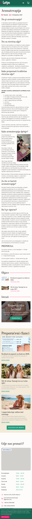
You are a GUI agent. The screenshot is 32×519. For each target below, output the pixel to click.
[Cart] (28, 3)
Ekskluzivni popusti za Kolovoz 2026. (15, 354)
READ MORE (5, 360)
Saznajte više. (8, 514)
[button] (23, 3)
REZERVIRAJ (16, 318)
